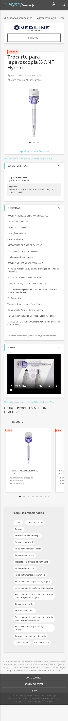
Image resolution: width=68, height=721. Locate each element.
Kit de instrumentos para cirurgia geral (33, 581)
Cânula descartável (24, 542)
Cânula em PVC (22, 642)
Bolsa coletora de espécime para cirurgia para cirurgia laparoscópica (34, 618)
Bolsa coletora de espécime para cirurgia (34, 588)
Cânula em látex (41, 642)
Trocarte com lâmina (24, 610)
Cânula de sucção (35, 522)
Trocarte (19, 529)
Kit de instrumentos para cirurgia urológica (30, 628)
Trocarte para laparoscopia (27, 535)
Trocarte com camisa (24, 555)
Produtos (32, 37)
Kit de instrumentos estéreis (28, 548)
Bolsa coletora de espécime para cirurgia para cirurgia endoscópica (34, 596)
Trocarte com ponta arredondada (30, 636)
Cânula (18, 522)
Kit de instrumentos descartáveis (30, 574)
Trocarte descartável (24, 568)
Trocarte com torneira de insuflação (31, 561)
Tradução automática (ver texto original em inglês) (31, 335)
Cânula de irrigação (24, 604)
